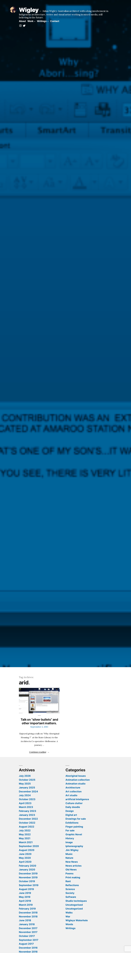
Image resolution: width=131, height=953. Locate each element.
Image (69, 842)
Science (70, 889)
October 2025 (27, 779)
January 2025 (27, 787)
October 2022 (27, 822)
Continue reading (39, 752)
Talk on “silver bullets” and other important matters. (39, 721)
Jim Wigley (72, 850)
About (22, 21)
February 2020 (27, 865)
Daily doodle (73, 807)
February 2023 (27, 811)
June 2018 (25, 920)
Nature (69, 857)
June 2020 (25, 854)
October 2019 (27, 881)
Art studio (71, 795)
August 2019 (26, 889)
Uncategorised (74, 904)
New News (72, 861)
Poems (69, 873)
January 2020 (27, 869)
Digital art (71, 814)
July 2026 (25, 775)
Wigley (29, 9)
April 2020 (25, 861)
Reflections (72, 885)
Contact (54, 21)
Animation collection (78, 779)
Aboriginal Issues (76, 775)
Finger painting (74, 826)
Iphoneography (74, 846)
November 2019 (28, 877)
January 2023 (27, 814)
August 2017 (26, 943)
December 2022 (28, 818)
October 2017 (27, 936)
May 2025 (25, 783)
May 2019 (24, 896)
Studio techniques (76, 900)
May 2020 (25, 857)
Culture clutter (74, 803)
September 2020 (29, 846)
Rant (68, 881)
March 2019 (26, 904)
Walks (69, 912)
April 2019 (25, 900)
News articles (74, 865)
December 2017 (28, 928)
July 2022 (25, 830)
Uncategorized (74, 908)
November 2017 (28, 932)
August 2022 (26, 826)
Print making (73, 877)
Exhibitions (72, 822)
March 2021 (26, 842)
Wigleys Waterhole (77, 920)
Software (71, 896)
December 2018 (28, 912)
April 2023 (25, 803)
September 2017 (28, 940)
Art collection (74, 791)
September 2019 (28, 885)
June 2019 (25, 893)
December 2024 (28, 791)
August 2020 (26, 850)
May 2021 (24, 838)
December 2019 (28, 873)
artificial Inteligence (77, 799)
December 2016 (28, 947)
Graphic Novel (74, 834)
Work (30, 21)
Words (69, 924)
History (70, 838)
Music (69, 854)
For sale (70, 830)
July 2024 (25, 795)
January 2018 (27, 924)
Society (70, 893)
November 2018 (28, 916)
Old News (71, 869)
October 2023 (27, 799)
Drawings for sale (76, 818)
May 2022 (25, 834)
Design (70, 811)
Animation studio (75, 783)
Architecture (73, 787)
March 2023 (26, 807)
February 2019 (27, 908)
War (68, 916)
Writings (42, 21)
